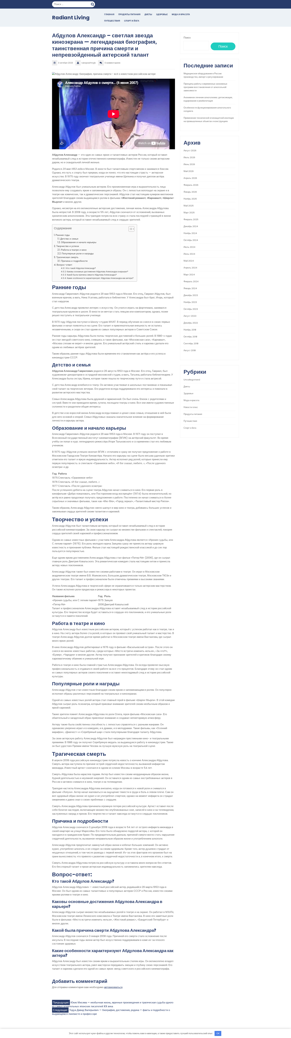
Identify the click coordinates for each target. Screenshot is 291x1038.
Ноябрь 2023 (190, 302)
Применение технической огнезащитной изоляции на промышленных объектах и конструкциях (209, 119)
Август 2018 (190, 350)
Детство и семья (69, 238)
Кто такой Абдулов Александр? (81, 268)
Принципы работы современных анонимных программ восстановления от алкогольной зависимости (205, 87)
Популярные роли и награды (78, 253)
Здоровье (162, 14)
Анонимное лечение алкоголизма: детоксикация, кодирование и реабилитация (208, 99)
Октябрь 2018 (190, 336)
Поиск (93, 3)
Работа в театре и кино (74, 249)
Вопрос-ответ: (64, 264)
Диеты (148, 14)
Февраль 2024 (191, 281)
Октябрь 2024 (191, 240)
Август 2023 (190, 316)
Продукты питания (129, 14)
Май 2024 (189, 260)
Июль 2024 (189, 247)
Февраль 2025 (191, 219)
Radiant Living (71, 17)
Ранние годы (63, 235)
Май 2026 (189, 171)
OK (218, 1033)
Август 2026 (190, 150)
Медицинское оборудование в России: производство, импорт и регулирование (203, 75)
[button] (130, 229)
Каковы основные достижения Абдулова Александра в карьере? (97, 271)
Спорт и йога (131, 20)
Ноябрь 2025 (190, 198)
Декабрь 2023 (191, 295)
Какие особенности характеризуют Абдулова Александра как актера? (100, 278)
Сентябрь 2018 (191, 343)
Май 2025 (189, 205)
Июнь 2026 (189, 164)
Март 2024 (189, 274)
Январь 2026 (190, 191)
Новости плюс (191, 407)
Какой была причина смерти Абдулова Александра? (92, 274)
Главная (109, 14)
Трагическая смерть (67, 257)
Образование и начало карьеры (78, 242)
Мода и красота (181, 14)
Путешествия (112, 20)
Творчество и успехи (67, 246)
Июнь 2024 (189, 254)
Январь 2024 (190, 288)
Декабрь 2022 (191, 322)
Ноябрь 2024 (190, 233)
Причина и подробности (74, 261)
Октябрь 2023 (191, 309)
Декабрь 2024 (191, 226)
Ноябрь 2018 (190, 329)
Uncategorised (192, 379)
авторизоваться (113, 987)
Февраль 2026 (191, 185)
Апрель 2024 (190, 267)
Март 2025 (189, 212)
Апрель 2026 (190, 178)
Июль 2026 (189, 157)
